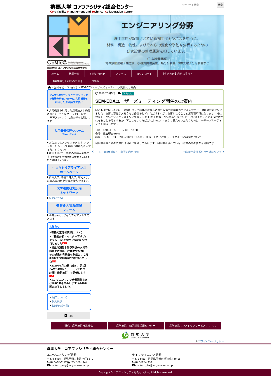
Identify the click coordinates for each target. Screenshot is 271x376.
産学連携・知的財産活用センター (135, 325)
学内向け (128, 93)
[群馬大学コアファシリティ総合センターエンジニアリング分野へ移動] (49, 87)
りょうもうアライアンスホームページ (69, 170)
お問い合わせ (97, 73)
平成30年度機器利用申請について (202, 151)
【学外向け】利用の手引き (67, 81)
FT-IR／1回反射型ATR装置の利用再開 (116, 151)
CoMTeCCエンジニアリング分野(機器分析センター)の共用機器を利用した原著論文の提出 (69, 99)
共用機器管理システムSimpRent (69, 132)
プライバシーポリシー (211, 341)
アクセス (120, 73)
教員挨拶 (57, 301)
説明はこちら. (57, 197)
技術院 (95, 81)
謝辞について (59, 297)
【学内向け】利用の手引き (177, 73)
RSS (70, 315)
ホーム (55, 73)
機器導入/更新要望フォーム (69, 208)
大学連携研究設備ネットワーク (69, 190)
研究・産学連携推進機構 (79, 325)
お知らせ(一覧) (60, 305)
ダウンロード (144, 73)
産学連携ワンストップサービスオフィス (192, 325)
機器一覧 (74, 73)
